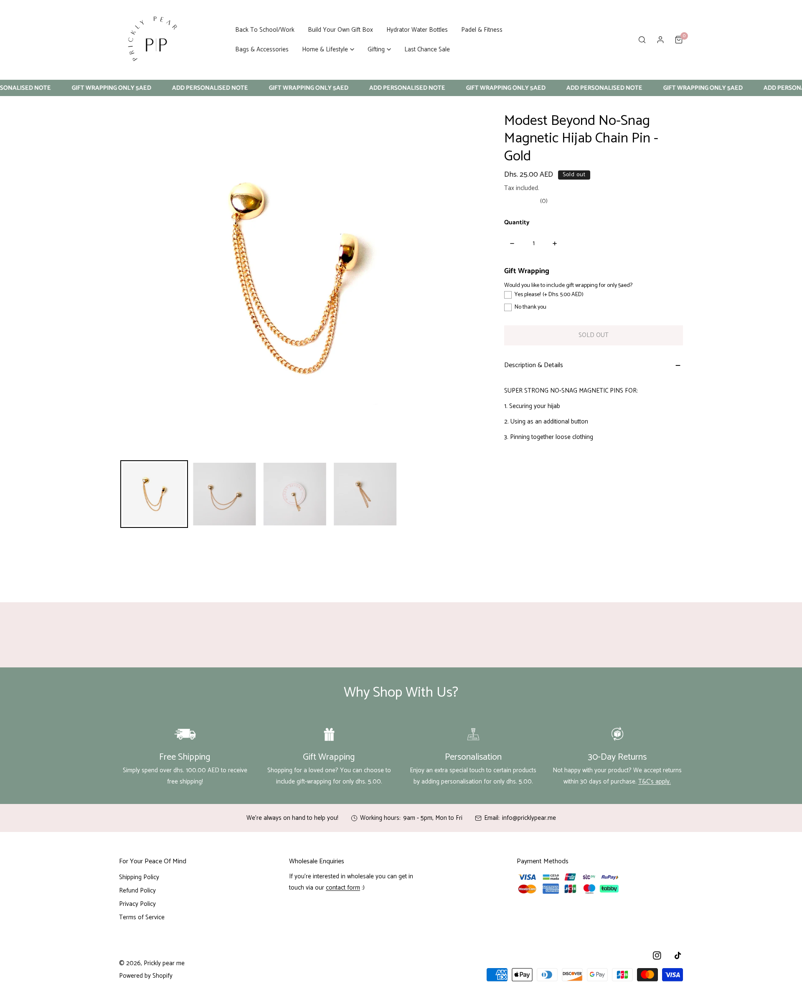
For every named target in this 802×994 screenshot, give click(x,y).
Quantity (517, 223)
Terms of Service (142, 917)
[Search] (642, 39)
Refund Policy (137, 890)
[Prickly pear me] (152, 39)
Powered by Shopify (146, 976)
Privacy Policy (137, 904)
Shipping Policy (139, 877)
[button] (328, 49)
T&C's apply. (654, 781)
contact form (343, 887)
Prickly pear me (164, 963)
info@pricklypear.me (529, 818)
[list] (295, 278)
